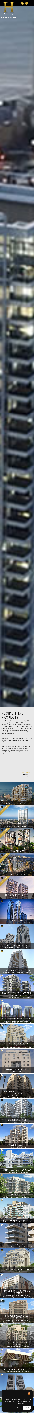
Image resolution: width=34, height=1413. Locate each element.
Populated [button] (26, 777)
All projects (26, 772)
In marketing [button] (26, 774)
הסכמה (27, 1407)
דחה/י (18, 1407)
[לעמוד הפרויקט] (17, 793)
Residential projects (12, 715)
